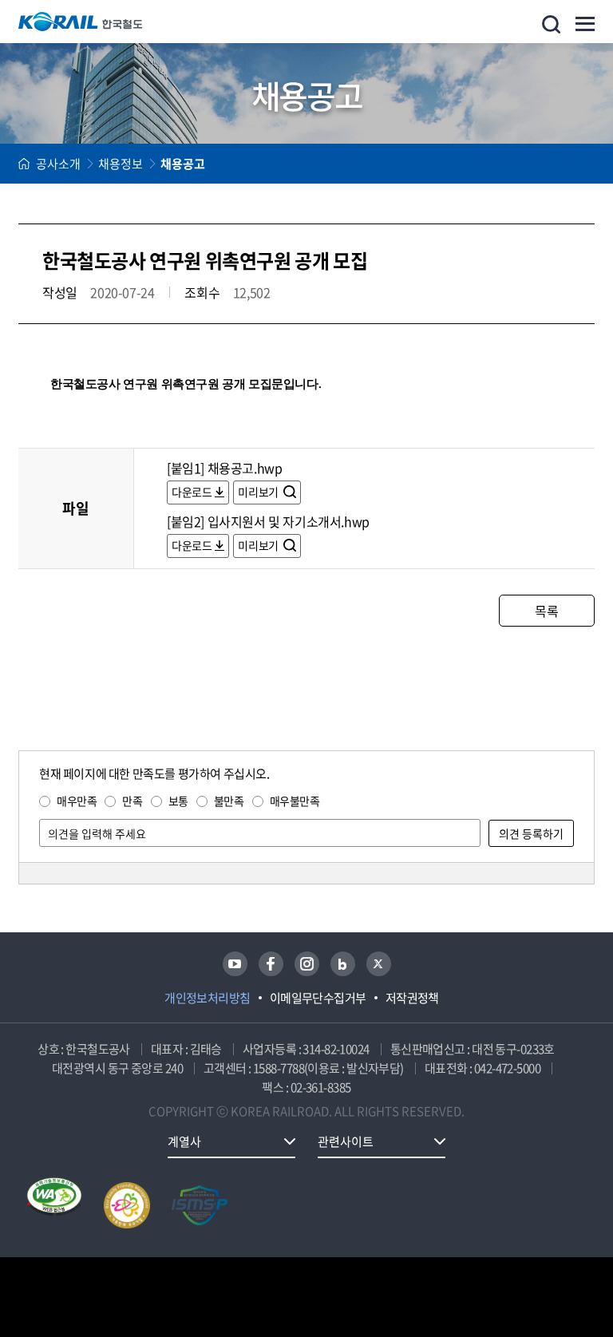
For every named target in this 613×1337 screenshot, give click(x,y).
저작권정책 (412, 998)
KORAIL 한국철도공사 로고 (80, 21)
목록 (546, 610)
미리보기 (259, 492)
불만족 (229, 800)
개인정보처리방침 (207, 998)
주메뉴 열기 (585, 24)
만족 (132, 800)
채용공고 (182, 163)
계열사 (184, 1141)
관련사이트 (346, 1141)
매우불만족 (295, 800)
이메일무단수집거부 (318, 998)
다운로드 (192, 492)
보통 (178, 800)
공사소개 (58, 163)
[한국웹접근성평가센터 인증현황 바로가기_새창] (54, 1205)
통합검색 (551, 24)
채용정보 (120, 163)
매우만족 (77, 800)
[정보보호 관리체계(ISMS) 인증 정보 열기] (199, 1205)
